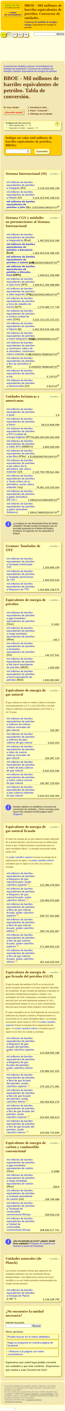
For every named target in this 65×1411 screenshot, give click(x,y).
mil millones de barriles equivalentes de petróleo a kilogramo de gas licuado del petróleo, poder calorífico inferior (20, 1062)
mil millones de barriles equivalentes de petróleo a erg (20, 373)
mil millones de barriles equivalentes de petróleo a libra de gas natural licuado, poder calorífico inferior (20, 925)
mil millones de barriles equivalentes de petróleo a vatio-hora (20, 281)
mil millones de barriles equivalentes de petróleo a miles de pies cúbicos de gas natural (20, 766)
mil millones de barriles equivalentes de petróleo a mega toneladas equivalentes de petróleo (20, 632)
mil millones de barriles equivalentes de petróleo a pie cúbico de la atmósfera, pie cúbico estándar (20, 466)
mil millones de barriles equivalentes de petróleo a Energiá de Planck (20, 1293)
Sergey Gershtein (32, 1394)
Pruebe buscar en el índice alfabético (28, 1336)
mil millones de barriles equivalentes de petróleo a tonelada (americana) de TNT (20, 575)
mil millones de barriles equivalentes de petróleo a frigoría (20, 326)
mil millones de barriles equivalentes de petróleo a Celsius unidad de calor (20, 315)
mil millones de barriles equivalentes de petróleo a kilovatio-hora (20, 270)
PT (14, 34)
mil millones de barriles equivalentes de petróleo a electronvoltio (20, 383)
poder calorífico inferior (42, 860)
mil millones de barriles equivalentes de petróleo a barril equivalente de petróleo (20, 675)
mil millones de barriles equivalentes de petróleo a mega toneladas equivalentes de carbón (20, 1179)
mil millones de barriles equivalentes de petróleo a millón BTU (20, 443)
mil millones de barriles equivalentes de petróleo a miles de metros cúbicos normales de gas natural (20, 752)
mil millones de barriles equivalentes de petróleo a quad (20, 412)
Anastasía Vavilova (34, 1400)
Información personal (13, 1402)
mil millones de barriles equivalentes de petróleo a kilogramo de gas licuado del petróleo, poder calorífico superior (20, 1044)
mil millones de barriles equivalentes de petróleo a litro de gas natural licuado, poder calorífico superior (20, 940)
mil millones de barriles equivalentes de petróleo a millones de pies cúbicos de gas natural (20, 738)
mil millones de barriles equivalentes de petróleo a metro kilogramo (20, 335)
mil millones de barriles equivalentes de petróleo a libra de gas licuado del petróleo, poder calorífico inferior (20, 1096)
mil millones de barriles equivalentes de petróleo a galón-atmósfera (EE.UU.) (20, 495)
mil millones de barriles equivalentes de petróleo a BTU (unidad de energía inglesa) (20, 432)
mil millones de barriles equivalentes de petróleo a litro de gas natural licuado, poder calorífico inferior (20, 956)
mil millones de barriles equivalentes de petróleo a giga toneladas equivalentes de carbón (20, 1164)
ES (9, 34)
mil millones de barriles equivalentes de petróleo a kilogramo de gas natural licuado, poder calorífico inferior (20, 894)
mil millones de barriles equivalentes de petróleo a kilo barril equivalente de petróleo (20, 663)
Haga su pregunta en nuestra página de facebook (30, 1344)
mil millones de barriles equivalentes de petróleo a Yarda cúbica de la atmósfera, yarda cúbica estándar (20, 481)
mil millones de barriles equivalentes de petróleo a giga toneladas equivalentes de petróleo (20, 616)
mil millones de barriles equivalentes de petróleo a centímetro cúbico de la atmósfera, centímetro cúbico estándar (20, 348)
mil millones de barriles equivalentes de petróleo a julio (20, 204)
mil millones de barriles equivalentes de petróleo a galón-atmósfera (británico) (20, 508)
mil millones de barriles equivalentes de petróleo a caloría (20, 259)
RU (20, 34)
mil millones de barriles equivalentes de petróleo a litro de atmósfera (20, 361)
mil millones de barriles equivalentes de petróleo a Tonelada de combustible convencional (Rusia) (20, 1208)
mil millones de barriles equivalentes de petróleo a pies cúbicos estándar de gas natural (20, 791)
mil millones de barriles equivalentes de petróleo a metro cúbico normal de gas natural (20, 778)
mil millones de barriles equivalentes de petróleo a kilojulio (20, 194)
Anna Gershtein (46, 1394)
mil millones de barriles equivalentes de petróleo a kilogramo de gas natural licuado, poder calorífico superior (20, 879)
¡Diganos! (18, 814)
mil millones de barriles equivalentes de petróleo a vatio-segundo (20, 291)
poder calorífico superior (21, 857)
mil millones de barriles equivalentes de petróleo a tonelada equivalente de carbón (20, 1194)
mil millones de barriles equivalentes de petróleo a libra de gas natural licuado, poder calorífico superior (20, 910)
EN (3, 34)
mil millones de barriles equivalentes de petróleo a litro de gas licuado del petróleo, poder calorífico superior (20, 1111)
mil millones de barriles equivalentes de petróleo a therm (20, 421)
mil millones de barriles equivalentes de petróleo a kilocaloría (20, 247)
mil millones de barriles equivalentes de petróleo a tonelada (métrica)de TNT (20, 563)
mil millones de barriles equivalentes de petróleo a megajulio (20, 185)
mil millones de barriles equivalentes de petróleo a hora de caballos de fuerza (20, 302)
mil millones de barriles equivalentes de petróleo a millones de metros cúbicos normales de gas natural (20, 724)
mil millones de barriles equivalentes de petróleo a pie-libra (20, 453)
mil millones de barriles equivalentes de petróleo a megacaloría (20, 237)
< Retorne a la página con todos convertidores (25, 1353)
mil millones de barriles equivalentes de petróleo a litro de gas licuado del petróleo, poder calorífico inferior (20, 1126)
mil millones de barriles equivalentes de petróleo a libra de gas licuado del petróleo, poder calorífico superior (20, 1080)
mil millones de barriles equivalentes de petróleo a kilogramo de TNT (20, 586)
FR (26, 34)
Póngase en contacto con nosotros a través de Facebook (34, 1244)
